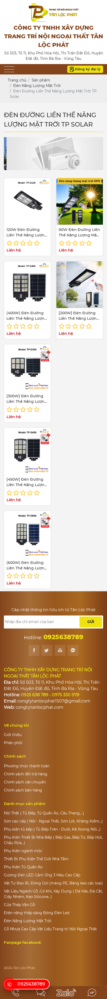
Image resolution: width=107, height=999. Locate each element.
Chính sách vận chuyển (25, 782)
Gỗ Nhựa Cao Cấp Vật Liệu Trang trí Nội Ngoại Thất (50, 929)
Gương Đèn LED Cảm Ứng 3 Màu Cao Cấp (42, 875)
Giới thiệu (13, 734)
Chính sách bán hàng (23, 790)
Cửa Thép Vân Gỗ (19, 904)
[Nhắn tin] (41, 992)
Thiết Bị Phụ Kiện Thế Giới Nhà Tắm (36, 859)
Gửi (90, 621)
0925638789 (31, 984)
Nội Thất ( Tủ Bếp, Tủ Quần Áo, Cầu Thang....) (44, 813)
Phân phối (13, 742)
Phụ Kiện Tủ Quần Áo (23, 867)
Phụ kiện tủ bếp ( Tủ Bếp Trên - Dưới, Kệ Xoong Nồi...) (52, 829)
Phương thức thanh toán (26, 766)
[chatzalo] (66, 992)
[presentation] (15, 154)
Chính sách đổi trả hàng (25, 774)
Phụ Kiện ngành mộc (23, 851)
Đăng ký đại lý (88, 69)
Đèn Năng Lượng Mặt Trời (27, 921)
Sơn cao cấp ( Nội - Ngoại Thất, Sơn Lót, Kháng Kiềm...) (53, 821)
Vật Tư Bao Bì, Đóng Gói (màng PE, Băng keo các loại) (53, 883)
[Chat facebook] (91, 992)
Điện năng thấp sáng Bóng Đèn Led (36, 912)
